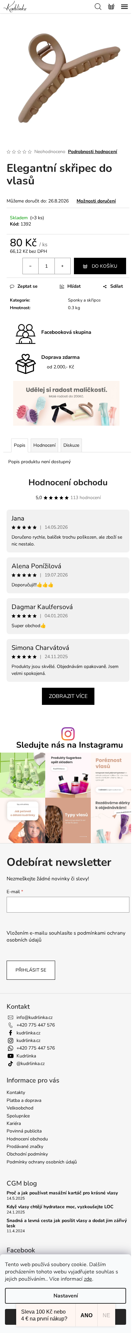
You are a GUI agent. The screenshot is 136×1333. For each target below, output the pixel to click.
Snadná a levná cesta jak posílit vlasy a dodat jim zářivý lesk (67, 1223)
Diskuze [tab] (71, 445)
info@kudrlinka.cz (34, 1017)
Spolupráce (18, 1116)
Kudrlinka (26, 1056)
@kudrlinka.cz (31, 1063)
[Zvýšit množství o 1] (62, 266)
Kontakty (16, 1092)
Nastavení (65, 1295)
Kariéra (14, 1123)
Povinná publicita (24, 1131)
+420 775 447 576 (36, 1025)
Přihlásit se (31, 970)
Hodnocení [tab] (44, 445)
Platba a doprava (24, 1100)
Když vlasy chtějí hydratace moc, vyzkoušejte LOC (60, 1206)
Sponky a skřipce (84, 300)
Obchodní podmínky (27, 1154)
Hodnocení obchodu (68, 482)
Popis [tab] (19, 445)
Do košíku (104, 266)
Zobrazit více (68, 696)
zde (88, 1279)
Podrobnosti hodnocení (92, 151)
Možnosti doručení (96, 201)
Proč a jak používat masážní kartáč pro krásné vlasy (62, 1192)
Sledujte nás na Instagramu (69, 745)
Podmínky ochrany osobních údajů (42, 1162)
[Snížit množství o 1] (31, 266)
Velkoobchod (20, 1108)
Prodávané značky (25, 1146)
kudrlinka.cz (28, 1033)
